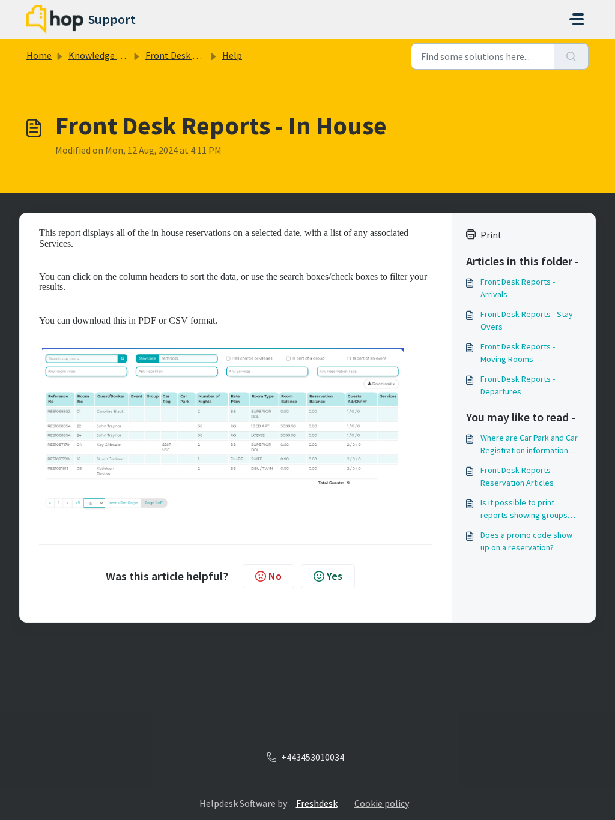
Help (232, 55)
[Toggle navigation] (577, 19)
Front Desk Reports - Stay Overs (526, 320)
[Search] (571, 56)
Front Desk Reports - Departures (517, 385)
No (275, 576)
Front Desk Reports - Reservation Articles (517, 476)
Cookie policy (381, 803)
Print (491, 235)
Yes (334, 576)
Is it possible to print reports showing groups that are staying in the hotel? (524, 509)
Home (39, 55)
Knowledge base (102, 55)
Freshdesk (317, 803)
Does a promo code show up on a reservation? (526, 541)
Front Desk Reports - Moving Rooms (517, 352)
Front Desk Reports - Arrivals (517, 288)
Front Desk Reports (185, 55)
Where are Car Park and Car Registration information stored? (529, 444)
